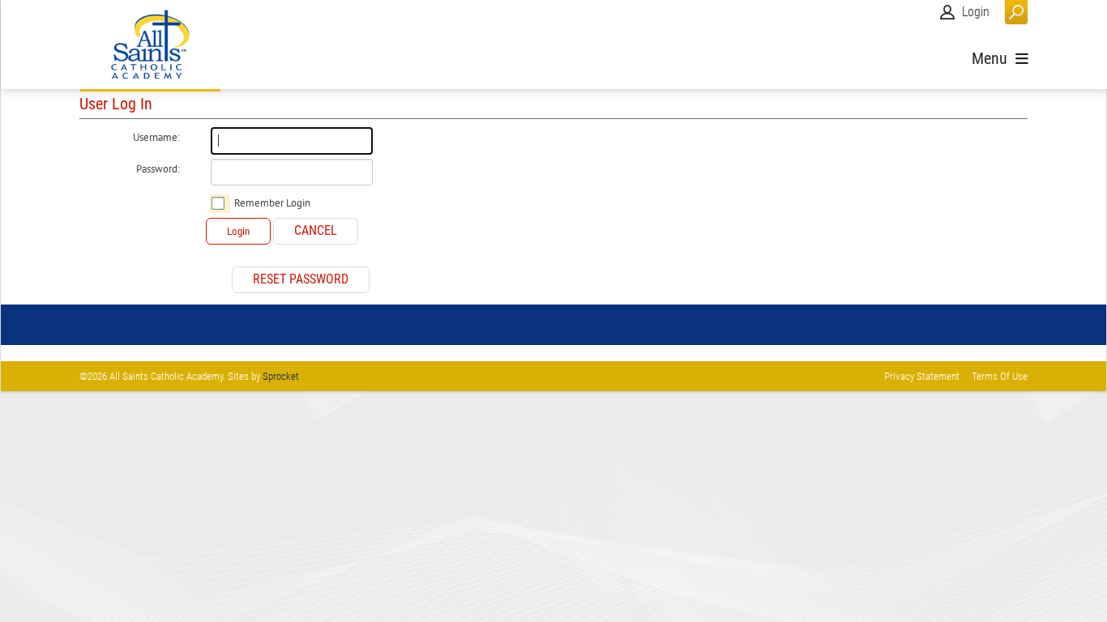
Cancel (315, 230)
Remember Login (272, 203)
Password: (158, 169)
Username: (156, 137)
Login (975, 11)
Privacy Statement (922, 376)
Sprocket (281, 376)
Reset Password (300, 279)
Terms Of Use (1000, 376)
